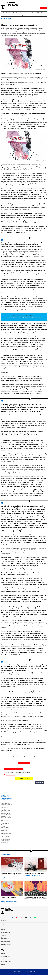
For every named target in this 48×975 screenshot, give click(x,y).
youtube (17, 917)
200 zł (24, 759)
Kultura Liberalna (9, 5)
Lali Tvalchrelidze (35, 875)
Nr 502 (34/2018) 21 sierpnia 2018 (8, 21)
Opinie (32, 12)
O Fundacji (3, 935)
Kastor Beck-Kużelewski (30, 900)
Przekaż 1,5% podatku (6, 961)
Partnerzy (3, 953)
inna (38, 762)
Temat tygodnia (6, 12)
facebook (13, 917)
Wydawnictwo (40, 12)
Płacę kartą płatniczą (24, 778)
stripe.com (39, 782)
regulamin (13, 774)
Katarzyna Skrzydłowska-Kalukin (9, 877)
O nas (2, 924)
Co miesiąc (13, 769)
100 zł (38, 759)
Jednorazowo (34, 769)
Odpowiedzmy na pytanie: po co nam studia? (11, 898)
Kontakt (3, 926)
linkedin (31, 917)
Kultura (15, 12)
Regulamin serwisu (5, 941)
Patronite (3, 964)
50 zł (10, 762)
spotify (35, 917)
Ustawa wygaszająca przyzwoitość (34, 873)
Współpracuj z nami (5, 956)
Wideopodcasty (23, 12)
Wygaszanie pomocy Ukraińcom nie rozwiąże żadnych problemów (11, 873)
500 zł (10, 759)
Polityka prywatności (5, 944)
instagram (22, 917)
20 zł (24, 762)
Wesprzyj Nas (4, 959)
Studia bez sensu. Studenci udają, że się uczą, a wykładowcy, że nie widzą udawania (35, 898)
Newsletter (3, 929)
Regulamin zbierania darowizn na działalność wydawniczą (13, 947)
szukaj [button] (24, 15)
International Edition (5, 932)
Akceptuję (10, 774)
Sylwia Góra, (27, 875)
